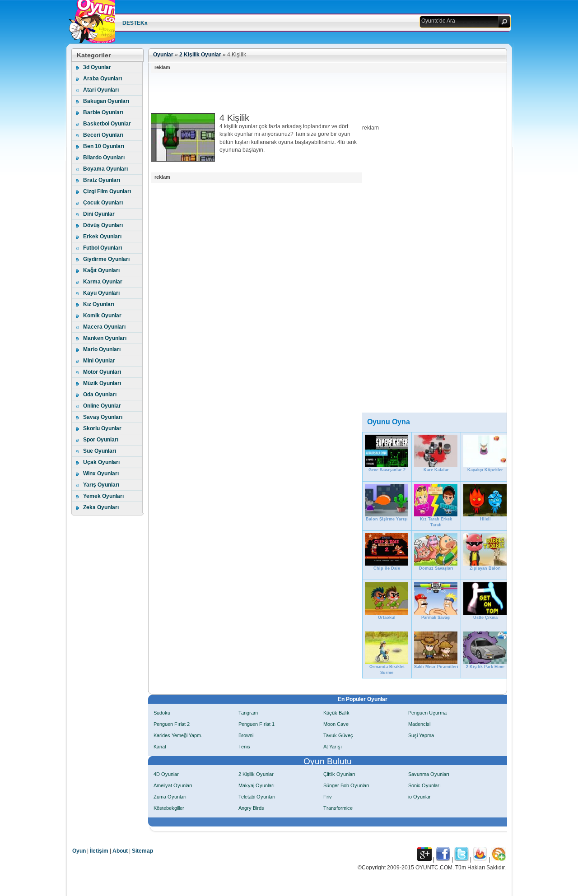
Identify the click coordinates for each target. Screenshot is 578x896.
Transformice (338, 808)
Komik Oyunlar (102, 315)
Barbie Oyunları (103, 112)
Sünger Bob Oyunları (346, 785)
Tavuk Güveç (338, 735)
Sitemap (142, 851)
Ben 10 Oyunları (103, 146)
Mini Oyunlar (99, 360)
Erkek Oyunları (102, 236)
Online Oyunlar (102, 406)
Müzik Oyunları (102, 383)
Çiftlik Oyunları (339, 774)
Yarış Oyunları (101, 485)
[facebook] (443, 859)
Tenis (244, 746)
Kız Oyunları (98, 304)
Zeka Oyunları (101, 507)
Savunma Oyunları (428, 774)
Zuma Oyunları (170, 796)
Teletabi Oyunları (256, 796)
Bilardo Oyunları (104, 157)
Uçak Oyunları (101, 462)
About (120, 851)
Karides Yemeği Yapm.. (179, 735)
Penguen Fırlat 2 (172, 724)
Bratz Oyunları (101, 180)
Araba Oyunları (102, 78)
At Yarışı (332, 746)
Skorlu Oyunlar (102, 428)
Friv (327, 796)
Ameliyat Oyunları (173, 785)
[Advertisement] (315, 93)
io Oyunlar (419, 796)
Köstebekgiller (169, 808)
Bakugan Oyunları (106, 101)
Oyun (79, 851)
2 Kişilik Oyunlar (200, 54)
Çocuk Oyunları (103, 203)
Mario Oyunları (102, 349)
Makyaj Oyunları (256, 785)
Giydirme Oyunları (106, 259)
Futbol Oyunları (102, 248)
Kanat (160, 746)
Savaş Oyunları (102, 417)
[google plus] (424, 859)
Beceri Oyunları (103, 135)
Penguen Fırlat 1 (256, 724)
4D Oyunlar (166, 774)
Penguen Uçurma (427, 712)
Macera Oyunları (104, 327)
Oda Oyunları (100, 394)
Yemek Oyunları (103, 496)
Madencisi (419, 724)
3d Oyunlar (97, 67)
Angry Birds (251, 808)
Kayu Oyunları (101, 293)
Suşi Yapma (421, 735)
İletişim (99, 851)
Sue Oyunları (99, 451)
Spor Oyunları (100, 439)
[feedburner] (480, 859)
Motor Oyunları (102, 372)
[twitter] (461, 859)
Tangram (248, 712)
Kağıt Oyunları (101, 270)
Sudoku (162, 712)
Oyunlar (163, 54)
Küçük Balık (336, 712)
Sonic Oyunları (424, 785)
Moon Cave (336, 724)
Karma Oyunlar (102, 282)
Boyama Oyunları (105, 169)
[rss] (498, 859)
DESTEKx (135, 23)
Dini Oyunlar (99, 214)
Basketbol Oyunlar (107, 124)
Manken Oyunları (104, 338)
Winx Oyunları (101, 473)
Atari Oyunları (101, 90)
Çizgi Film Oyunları (107, 191)
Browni (245, 735)
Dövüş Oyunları (103, 225)
